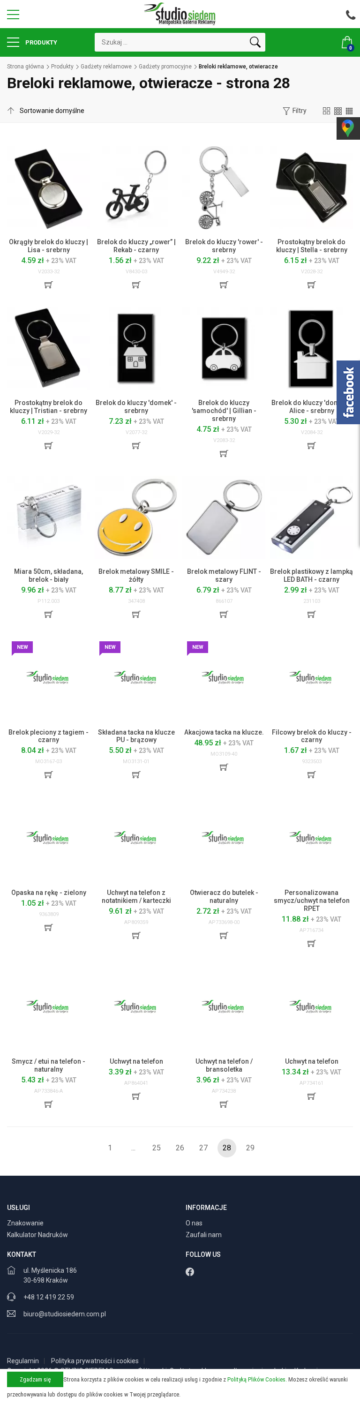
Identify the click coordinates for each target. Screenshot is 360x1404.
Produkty (40, 42)
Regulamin (23, 1361)
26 (180, 1147)
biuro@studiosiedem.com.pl (64, 1314)
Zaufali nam (204, 1235)
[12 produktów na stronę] (326, 110)
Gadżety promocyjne (165, 66)
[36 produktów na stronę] (349, 110)
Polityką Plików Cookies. (257, 1379)
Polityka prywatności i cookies (95, 1361)
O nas (195, 1223)
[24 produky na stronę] (338, 110)
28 (227, 1147)
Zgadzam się (35, 1379)
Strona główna (25, 66)
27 (203, 1147)
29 (250, 1147)
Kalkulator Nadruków (38, 1235)
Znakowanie (26, 1223)
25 (156, 1147)
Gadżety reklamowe (106, 66)
